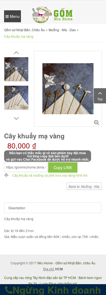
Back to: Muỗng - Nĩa (84, 186)
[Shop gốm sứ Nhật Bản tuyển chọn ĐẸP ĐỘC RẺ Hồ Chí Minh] (53, 14)
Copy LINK (63, 167)
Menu (14, 16)
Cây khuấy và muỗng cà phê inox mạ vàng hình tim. (50, 175)
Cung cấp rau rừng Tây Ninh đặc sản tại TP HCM (40, 277)
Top (100, 99)
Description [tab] (16, 207)
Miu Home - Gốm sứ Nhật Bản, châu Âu (66, 263)
